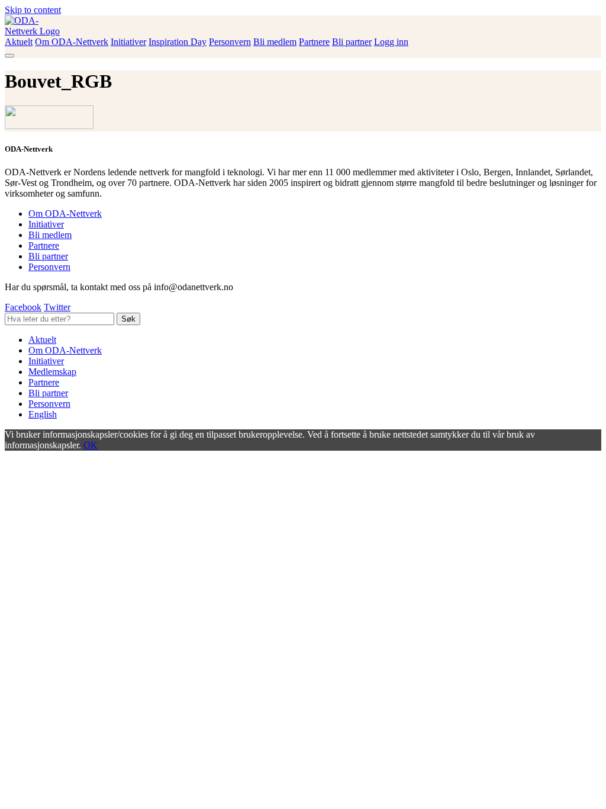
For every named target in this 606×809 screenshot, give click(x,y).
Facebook (23, 307)
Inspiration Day (178, 42)
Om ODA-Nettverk (71, 42)
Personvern (230, 42)
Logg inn (391, 42)
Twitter (57, 307)
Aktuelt (19, 42)
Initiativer (128, 42)
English (42, 414)
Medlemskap (52, 372)
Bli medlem (274, 42)
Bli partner (352, 42)
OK (90, 445)
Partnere (314, 42)
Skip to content (33, 10)
